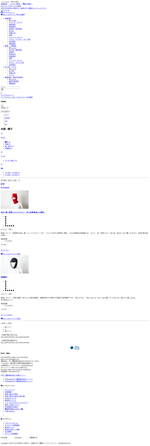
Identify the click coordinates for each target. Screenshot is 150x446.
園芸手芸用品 (14, 81)
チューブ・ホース (15, 37)
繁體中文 (41, 437)
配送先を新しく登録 (12, 429)
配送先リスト (10, 427)
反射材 (11, 52)
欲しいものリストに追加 (11, 254)
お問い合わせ (10, 411)
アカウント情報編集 (12, 425)
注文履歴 (21, 14)
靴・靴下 (9, 146)
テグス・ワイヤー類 (16, 63)
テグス (11, 75)
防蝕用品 (12, 26)
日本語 (10, 437)
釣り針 (11, 31)
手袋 (7, 144)
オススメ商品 (15, 4)
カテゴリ (4, 10)
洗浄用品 (12, 41)
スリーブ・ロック (15, 22)
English (24, 437)
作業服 (8, 148)
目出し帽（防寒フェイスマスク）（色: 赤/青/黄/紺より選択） (23, 212)
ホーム (7, 114)
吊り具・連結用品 (15, 50)
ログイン (4, 6)
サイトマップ (10, 390)
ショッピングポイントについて (16, 402)
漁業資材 (8, 18)
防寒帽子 (4, 277)
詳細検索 (5, 187)
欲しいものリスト (9, 14)
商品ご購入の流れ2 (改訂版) (15, 396)
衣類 (10, 35)
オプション (5, 250)
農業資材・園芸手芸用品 (14, 77)
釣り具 (11, 71)
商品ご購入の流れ (11, 394)
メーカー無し (11, 160)
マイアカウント (9, 12)
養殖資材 (12, 44)
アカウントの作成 (14, 6)
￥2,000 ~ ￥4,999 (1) (12, 175)
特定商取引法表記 (11, 407)
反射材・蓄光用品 (15, 29)
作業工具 (12, 33)
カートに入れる (6, 315)
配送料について (10, 400)
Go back (13, 20)
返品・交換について (12, 405)
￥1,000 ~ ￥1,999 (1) (12, 172)
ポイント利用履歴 (11, 434)
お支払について (10, 398)
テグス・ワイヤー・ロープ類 (19, 39)
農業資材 (12, 83)
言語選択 (27, 4)
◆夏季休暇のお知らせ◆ (14, 409)
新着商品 (4, 4)
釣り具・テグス (10, 67)
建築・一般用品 (10, 46)
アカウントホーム (11, 423)
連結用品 (12, 24)
